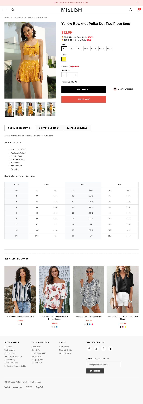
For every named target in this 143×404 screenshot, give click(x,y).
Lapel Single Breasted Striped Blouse (20, 316)
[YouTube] (110, 348)
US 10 (93, 48)
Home (6, 17)
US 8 (86, 48)
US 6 (78, 48)
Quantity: (65, 70)
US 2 (64, 48)
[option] (30, 60)
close (138, 2)
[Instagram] (96, 348)
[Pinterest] (103, 348)
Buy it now (84, 99)
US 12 (101, 48)
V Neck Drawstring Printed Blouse (89, 316)
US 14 (109, 48)
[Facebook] (89, 348)
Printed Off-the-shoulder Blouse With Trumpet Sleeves (54, 317)
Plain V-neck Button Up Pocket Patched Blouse (123, 317)
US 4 (71, 48)
